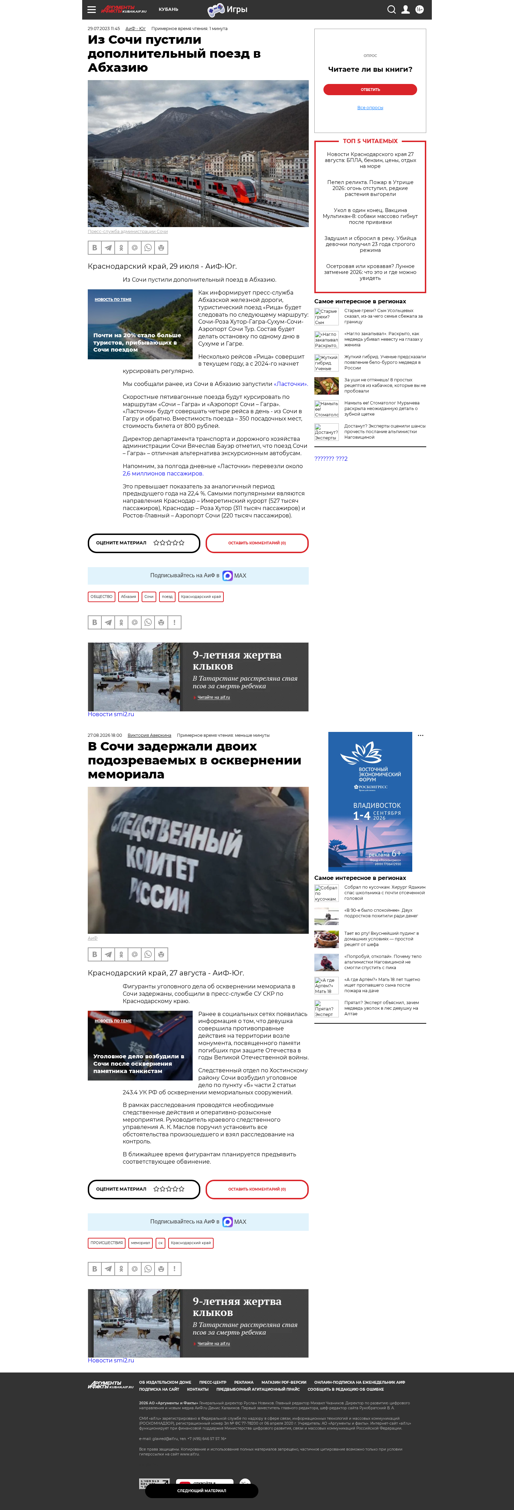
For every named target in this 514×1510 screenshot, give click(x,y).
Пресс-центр (212, 1382)
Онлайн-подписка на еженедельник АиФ (359, 1382)
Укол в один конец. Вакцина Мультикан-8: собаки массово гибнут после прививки (370, 216)
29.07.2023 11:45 (104, 28)
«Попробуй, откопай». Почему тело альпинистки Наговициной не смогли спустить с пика (383, 962)
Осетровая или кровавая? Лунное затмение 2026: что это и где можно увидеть (370, 272)
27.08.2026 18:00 (105, 735)
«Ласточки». (291, 384)
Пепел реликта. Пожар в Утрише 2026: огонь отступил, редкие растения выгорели (370, 188)
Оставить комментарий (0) (257, 543)
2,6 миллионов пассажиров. (163, 473)
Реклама (244, 1382)
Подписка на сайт (159, 1389)
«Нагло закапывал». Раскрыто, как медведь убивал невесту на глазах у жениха (383, 339)
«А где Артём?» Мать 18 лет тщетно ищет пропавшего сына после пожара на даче (382, 985)
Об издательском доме (165, 1382)
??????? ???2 (331, 459)
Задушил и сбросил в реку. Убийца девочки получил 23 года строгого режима (370, 244)
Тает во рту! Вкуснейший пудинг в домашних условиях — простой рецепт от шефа (381, 939)
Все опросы (370, 108)
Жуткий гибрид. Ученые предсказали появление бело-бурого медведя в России (385, 362)
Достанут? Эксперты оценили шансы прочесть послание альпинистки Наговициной (385, 431)
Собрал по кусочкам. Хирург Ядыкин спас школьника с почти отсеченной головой (385, 892)
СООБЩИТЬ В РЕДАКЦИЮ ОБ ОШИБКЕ (346, 1389)
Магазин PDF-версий (284, 1382)
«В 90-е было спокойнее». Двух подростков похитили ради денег (381, 913)
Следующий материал (201, 1491)
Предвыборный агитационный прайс (258, 1389)
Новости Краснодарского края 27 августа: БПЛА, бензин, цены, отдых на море (370, 160)
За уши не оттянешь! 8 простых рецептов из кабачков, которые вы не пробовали (385, 385)
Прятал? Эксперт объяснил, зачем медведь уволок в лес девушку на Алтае (381, 1008)
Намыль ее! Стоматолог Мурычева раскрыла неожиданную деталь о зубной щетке (382, 408)
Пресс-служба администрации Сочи (128, 231)
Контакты (197, 1389)
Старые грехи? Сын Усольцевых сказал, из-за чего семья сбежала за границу (383, 316)
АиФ (93, 938)
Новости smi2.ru (111, 714)
